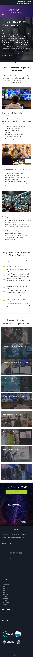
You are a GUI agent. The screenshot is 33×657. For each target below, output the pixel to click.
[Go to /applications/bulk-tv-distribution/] (16, 419)
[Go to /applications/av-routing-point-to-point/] (16, 335)
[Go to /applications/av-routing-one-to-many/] (16, 351)
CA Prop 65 (17, 655)
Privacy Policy (24, 654)
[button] (11, 553)
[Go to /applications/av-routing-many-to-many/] (16, 367)
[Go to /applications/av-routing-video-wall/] (16, 384)
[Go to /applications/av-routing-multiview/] (16, 401)
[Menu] (3, 15)
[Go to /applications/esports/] (16, 472)
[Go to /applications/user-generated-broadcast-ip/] (16, 454)
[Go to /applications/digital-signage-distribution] (16, 437)
